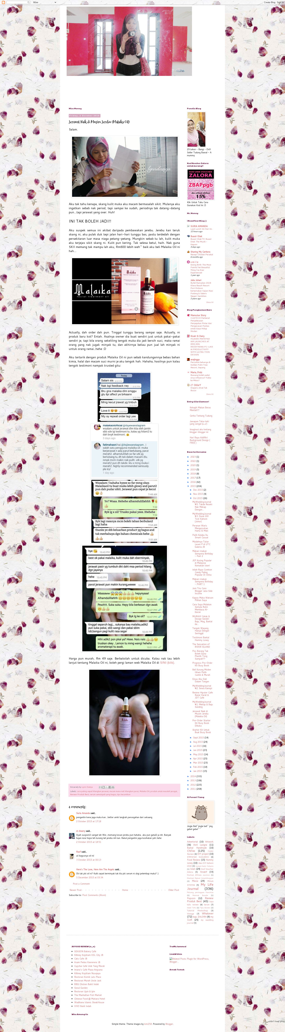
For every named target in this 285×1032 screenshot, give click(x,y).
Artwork (209, 841)
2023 (193, 456)
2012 (193, 784)
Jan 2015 (198, 771)
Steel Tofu (191, 907)
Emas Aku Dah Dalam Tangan (200, 680)
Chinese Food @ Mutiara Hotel (89, 998)
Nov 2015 (198, 493)
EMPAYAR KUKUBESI (198, 856)
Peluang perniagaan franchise (200, 892)
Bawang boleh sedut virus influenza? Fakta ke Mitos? (200, 377)
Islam (192, 868)
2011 (193, 788)
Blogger (169, 1023)
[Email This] (100, 787)
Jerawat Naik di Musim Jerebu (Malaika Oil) (200, 714)
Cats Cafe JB (80, 958)
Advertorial (192, 841)
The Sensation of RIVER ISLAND (201, 645)
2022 (193, 461)
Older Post (173, 889)
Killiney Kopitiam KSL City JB (88, 954)
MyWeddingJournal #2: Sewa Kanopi (202, 687)
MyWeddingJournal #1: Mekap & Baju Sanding (202, 704)
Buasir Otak (196, 236)
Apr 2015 (198, 758)
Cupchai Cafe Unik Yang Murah (89, 966)
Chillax (191, 851)
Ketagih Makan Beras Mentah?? (200, 409)
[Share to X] (106, 787)
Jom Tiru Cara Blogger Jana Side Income (202, 591)
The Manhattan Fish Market (88, 995)
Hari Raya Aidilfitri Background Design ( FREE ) (200, 440)
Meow (195, 880)
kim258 (148, 1023)
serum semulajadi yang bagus (103, 794)
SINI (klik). (167, 662)
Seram (206, 904)
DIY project (203, 853)
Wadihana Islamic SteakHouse (89, 1002)
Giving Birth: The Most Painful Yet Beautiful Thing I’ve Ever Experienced (200, 268)
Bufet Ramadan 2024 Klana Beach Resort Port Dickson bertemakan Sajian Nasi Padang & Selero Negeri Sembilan (201, 289)
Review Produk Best (79, 794)
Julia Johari (195, 280)
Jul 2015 (197, 745)
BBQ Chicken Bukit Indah (86, 984)
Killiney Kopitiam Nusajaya (87, 973)
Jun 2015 (198, 750)
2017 (193, 477)
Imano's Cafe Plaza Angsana (88, 969)
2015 (193, 486)
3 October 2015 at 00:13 (88, 859)
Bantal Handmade (197, 847)
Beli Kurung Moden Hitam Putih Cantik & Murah (201, 672)
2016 (193, 482)
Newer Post (76, 889)
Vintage (190, 913)
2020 (193, 465)
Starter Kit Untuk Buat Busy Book (201, 731)
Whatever (207, 913)
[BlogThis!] (103, 787)
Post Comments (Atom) (94, 895)
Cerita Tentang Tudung (201, 415)
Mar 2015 (198, 762)
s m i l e (194, 261)
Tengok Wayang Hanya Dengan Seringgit (200, 631)
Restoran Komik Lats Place (87, 976)
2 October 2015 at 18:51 (88, 841)
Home (125, 889)
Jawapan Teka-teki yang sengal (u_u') (199, 422)
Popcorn (191, 898)
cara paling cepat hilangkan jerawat (93, 791)
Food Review (193, 859)
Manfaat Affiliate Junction (198, 875)
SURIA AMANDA (199, 226)
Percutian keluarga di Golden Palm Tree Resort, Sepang (200, 365)
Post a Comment (81, 883)
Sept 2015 (199, 737)
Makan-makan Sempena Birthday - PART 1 (202, 582)
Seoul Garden (81, 987)
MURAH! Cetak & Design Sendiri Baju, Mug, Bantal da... (202, 620)
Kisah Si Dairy (197, 336)
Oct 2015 (198, 498)
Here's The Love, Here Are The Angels (95, 869)
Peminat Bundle (200, 895)
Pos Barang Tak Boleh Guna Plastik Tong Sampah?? (200, 654)
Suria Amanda (83, 813)
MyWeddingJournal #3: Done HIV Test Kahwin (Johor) (201, 517)
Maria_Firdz (196, 372)
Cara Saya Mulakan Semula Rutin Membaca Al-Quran (201, 608)
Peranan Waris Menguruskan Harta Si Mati (200, 528)
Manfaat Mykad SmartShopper (200, 878)
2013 (193, 780)
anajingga (195, 359)
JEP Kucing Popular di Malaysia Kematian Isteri (202, 563)
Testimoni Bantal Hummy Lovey (200, 639)
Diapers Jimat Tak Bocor (198, 389)
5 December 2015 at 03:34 (89, 877)
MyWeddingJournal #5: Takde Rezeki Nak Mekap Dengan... (202, 505)
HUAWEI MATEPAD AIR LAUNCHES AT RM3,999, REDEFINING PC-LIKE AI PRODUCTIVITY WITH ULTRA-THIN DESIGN (201, 346)
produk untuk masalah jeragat (163, 791)
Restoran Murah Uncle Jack (87, 980)
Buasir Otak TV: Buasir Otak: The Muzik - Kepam (201, 241)
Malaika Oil (144, 791)
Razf (78, 851)
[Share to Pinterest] (113, 787)
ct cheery (80, 830)
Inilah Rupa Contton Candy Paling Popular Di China (202, 572)
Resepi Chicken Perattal (201, 254)
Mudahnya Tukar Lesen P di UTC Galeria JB (201, 544)
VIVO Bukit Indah (82, 1006)
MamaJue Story (198, 315)
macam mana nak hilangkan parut (124, 791)
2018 (193, 473)
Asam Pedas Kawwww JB (87, 962)
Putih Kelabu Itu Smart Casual (200, 536)
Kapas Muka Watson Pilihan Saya (202, 599)
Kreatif (203, 871)
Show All (209, 302)
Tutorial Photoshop (197, 910)
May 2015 (198, 754)
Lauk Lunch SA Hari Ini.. (201, 228)
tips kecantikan (123, 794)
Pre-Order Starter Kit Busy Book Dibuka (201, 723)
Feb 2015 (198, 766)
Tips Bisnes (205, 907)
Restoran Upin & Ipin (84, 991)
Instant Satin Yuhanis (204, 866)
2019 (193, 469)
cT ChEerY (195, 385)
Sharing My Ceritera (200, 251)
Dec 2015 (198, 489)
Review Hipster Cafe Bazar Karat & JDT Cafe (202, 695)
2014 (193, 776)
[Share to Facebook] (109, 787)
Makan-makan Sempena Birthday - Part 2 (202, 553)
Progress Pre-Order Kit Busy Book (202, 664)
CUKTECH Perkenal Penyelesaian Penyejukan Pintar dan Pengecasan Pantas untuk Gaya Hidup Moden (201, 324)
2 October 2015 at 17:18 (88, 821)
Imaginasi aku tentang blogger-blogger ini (200, 431)
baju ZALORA (199, 916)
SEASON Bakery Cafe (85, 951)
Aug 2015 (198, 741)
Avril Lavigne (200, 844)
